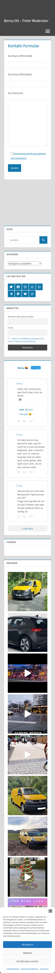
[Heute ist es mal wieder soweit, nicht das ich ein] (27, 632)
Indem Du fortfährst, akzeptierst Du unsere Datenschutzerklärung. (26, 340)
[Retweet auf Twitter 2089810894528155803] (25, 421)
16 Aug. (19, 435)
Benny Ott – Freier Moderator (26, 20)
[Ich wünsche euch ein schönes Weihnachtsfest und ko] (27, 877)
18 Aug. (19, 383)
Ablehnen (27, 952)
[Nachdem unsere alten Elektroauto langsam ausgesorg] (27, 591)
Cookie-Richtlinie (12, 969)
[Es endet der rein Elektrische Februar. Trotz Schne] (27, 836)
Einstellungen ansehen (27, 961)
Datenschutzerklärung (29, 969)
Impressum (44, 969)
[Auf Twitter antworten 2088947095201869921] (19, 516)
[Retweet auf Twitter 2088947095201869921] (25, 516)
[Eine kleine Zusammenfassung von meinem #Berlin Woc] (27, 714)
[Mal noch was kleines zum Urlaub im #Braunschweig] (27, 673)
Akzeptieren (27, 944)
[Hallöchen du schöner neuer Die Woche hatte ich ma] (27, 795)
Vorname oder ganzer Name (21, 316)
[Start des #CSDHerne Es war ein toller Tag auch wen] (27, 754)
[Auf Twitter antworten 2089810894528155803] (19, 421)
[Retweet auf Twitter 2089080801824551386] (25, 472)
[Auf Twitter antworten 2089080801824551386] (19, 472)
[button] (50, 911)
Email (10, 327)
